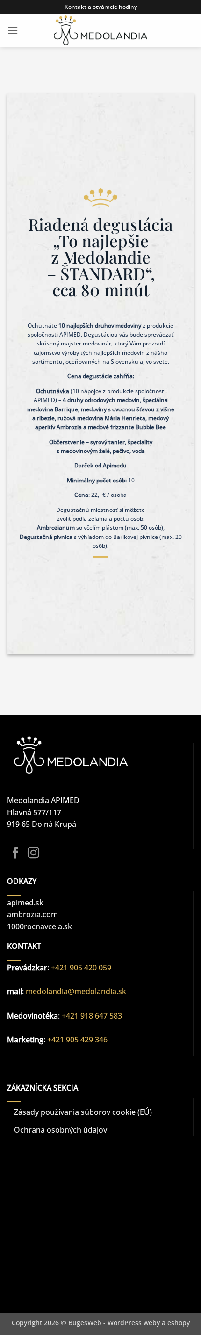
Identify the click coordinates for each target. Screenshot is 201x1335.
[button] (12, 30)
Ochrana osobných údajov (60, 1130)
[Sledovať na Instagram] (33, 853)
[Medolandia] (100, 30)
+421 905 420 (75, 967)
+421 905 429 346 (77, 1039)
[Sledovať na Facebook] (16, 853)
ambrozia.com (32, 914)
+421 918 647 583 (92, 1016)
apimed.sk (25, 902)
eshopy (178, 1322)
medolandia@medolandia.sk (76, 991)
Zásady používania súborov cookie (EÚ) (83, 1112)
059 (105, 967)
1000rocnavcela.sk (39, 926)
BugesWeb (84, 1322)
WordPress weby (134, 1322)
